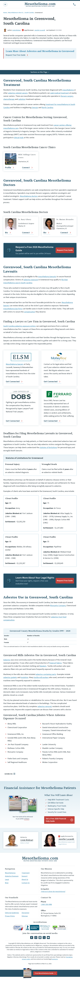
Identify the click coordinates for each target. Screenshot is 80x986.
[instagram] (35, 937)
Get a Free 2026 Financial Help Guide (56, 819)
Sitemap (25, 916)
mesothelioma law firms (12, 308)
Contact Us (26, 883)
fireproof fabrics (55, 663)
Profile (8, 167)
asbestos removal (44, 706)
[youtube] (48, 937)
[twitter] (44, 937)
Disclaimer (25, 913)
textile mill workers (41, 677)
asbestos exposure (31, 279)
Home (5, 13)
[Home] (40, 859)
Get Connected (12, 381)
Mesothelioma (10, 873)
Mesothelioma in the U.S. (16, 13)
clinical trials (19, 137)
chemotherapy (9, 99)
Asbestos (6, 660)
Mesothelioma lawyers (14, 364)
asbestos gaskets (10, 677)
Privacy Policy (10, 916)
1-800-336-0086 (46, 904)
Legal (7, 879)
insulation (24, 677)
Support (25, 876)
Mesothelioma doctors (29, 196)
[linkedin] (40, 937)
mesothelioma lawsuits (47, 276)
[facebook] (31, 937)
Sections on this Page (39, 72)
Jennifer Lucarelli (39, 30)
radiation (21, 99)
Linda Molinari (16, 30)
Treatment (26, 873)
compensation (29, 312)
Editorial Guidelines (12, 913)
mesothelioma (68, 90)
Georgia (35, 107)
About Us (25, 879)
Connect (26, 167)
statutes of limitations (48, 447)
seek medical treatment (59, 93)
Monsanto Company (58, 605)
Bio (6, 232)
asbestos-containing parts (46, 674)
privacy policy (26, 959)
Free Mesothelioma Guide (44, 973)
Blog (6, 883)
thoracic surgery (67, 96)
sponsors (55, 959)
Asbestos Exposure (11, 876)
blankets (43, 666)
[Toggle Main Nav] (5, 4)
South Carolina (29, 13)
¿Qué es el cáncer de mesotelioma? (53, 891)
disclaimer (69, 957)
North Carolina (47, 107)
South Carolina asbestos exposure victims (19, 326)
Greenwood (38, 13)
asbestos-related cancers (18, 93)
